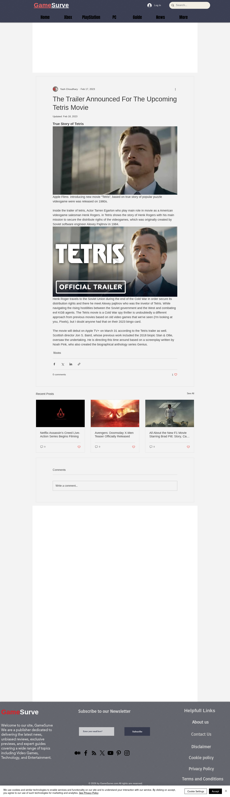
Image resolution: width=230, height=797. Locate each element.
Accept (215, 791)
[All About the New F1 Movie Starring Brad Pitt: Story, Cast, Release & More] (169, 413)
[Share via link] (79, 364)
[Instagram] (126, 753)
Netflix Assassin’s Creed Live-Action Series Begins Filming (60, 434)
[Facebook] (85, 753)
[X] (102, 753)
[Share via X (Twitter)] (62, 364)
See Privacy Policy (88, 792)
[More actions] (175, 89)
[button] (183, 17)
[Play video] (115, 262)
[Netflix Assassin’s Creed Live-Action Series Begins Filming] (60, 413)
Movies (57, 352)
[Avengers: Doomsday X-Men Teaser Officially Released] (115, 413)
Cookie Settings (195, 791)
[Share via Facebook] (54, 364)
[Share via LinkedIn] (70, 364)
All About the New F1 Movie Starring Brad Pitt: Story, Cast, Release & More (169, 434)
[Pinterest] (118, 753)
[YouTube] (110, 753)
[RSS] (93, 753)
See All (190, 393)
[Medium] (77, 753)
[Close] (226, 791)
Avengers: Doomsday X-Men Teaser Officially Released (114, 434)
